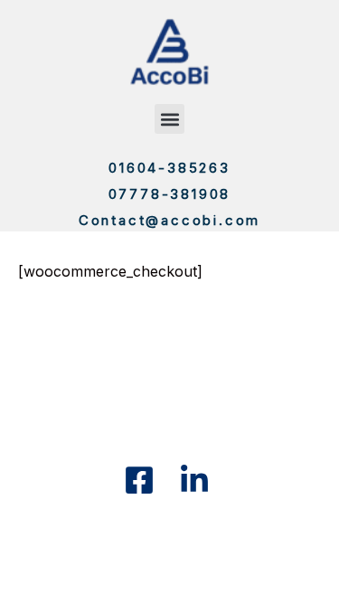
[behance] (197, 480)
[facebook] (142, 480)
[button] (169, 119)
